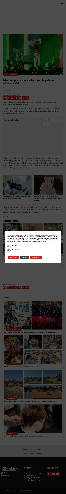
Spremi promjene (35, 257)
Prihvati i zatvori (13, 257)
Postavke (24, 257)
